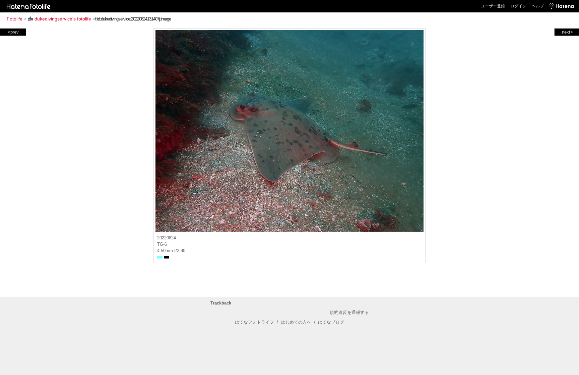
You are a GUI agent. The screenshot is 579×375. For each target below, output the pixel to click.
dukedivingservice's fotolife (63, 18)
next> (567, 32)
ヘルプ (538, 6)
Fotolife (14, 18)
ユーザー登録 (493, 6)
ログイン (518, 6)
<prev (13, 32)
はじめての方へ (296, 322)
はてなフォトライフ (254, 322)
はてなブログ (331, 322)
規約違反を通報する (349, 312)
